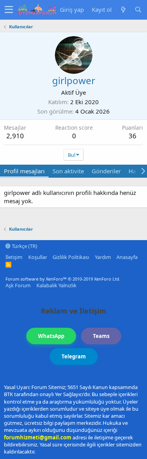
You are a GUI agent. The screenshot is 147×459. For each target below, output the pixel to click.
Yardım (103, 257)
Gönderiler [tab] (106, 171)
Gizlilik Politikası (71, 257)
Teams (101, 336)
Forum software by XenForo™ (62, 279)
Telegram (74, 356)
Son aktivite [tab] (68, 171)
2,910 (15, 135)
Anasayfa (127, 257)
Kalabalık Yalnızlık (56, 285)
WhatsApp (51, 336)
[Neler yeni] (123, 9)
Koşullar (37, 257)
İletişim (13, 257)
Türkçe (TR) (24, 246)
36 (132, 135)
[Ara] (138, 9)
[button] (9, 10)
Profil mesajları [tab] (24, 171)
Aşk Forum (18, 285)
